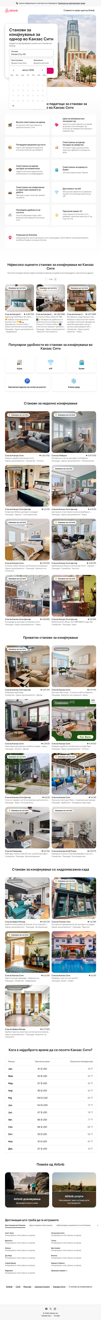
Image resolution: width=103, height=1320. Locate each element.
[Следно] (55, 279)
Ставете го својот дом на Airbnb (79, 10)
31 (13, 106)
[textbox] (20, 63)
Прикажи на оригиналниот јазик (71, 3)
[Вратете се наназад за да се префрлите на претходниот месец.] (13, 70)
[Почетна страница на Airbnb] (11, 10)
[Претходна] (46, 279)
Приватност (46, 1316)
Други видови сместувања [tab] (40, 1225)
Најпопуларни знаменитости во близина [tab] (73, 1225)
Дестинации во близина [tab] (15, 1225)
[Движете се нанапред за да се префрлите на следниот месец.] (42, 70)
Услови (57, 1316)
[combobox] (31, 54)
